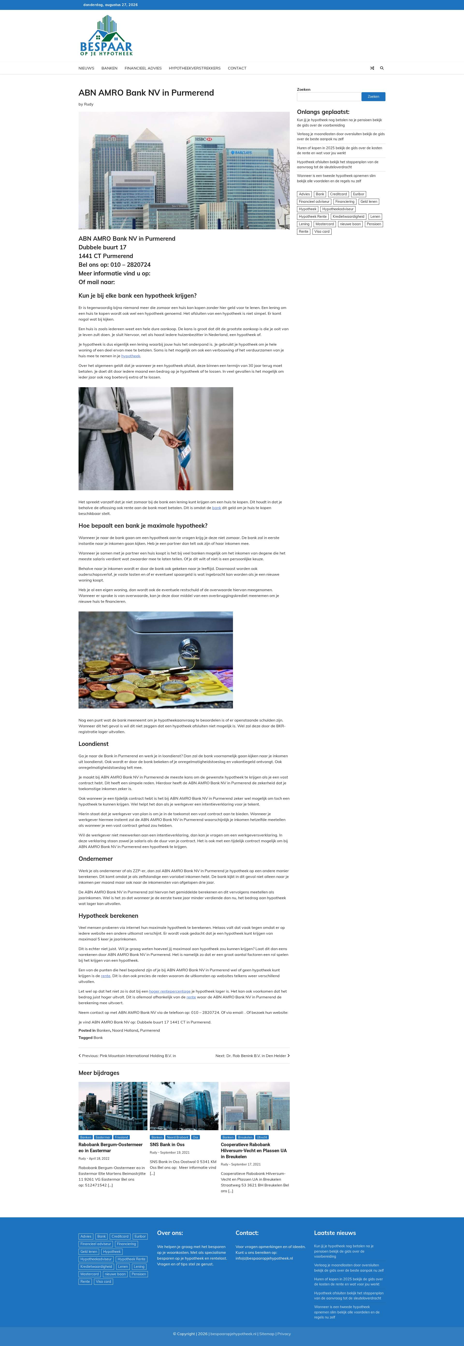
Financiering (345, 201)
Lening (304, 224)
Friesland (121, 1137)
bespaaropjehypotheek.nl (233, 1333)
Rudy (89, 104)
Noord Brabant (177, 1137)
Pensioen (374, 224)
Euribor (358, 194)
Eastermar (103, 1137)
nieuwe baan (350, 224)
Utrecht (262, 1137)
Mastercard (325, 224)
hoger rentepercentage (170, 991)
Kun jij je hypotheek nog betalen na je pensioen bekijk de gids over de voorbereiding (344, 1251)
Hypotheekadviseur (338, 209)
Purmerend (150, 1030)
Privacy (284, 1333)
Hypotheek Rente (313, 216)
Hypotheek (307, 209)
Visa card (322, 231)
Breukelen (245, 1137)
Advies (304, 194)
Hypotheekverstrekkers (195, 68)
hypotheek (130, 355)
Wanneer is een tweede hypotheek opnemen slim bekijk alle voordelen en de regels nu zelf (347, 1312)
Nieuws (86, 68)
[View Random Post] (372, 68)
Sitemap (267, 1333)
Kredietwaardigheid (348, 216)
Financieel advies (143, 68)
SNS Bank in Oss (167, 1144)
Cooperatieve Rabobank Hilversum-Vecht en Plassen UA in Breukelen (254, 1150)
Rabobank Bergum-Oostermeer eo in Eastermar (111, 1147)
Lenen (375, 216)
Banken (109, 68)
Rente (303, 231)
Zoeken (304, 89)
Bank (98, 1037)
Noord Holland (125, 1030)
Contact (237, 68)
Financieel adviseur (314, 201)
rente (105, 975)
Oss (195, 1137)
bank (216, 507)
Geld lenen (369, 201)
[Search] (381, 68)
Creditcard (338, 194)
